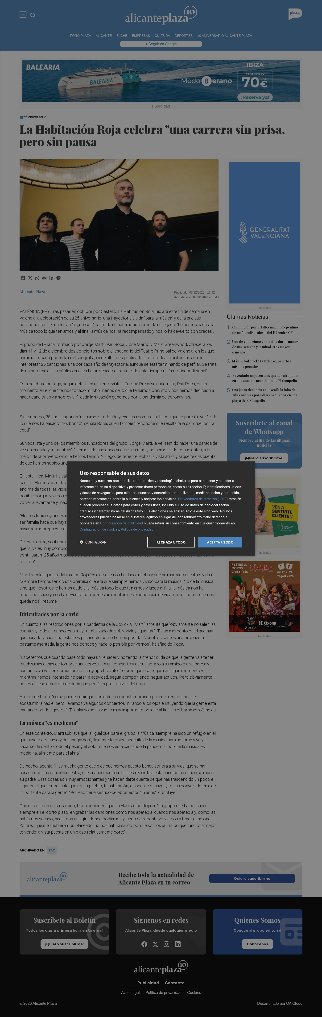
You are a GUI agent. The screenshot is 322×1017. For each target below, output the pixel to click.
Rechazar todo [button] (171, 542)
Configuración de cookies (99, 529)
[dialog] (161, 508)
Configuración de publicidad (121, 523)
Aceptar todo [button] (220, 542)
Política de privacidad (137, 529)
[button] (93, 542)
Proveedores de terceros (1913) (203, 499)
